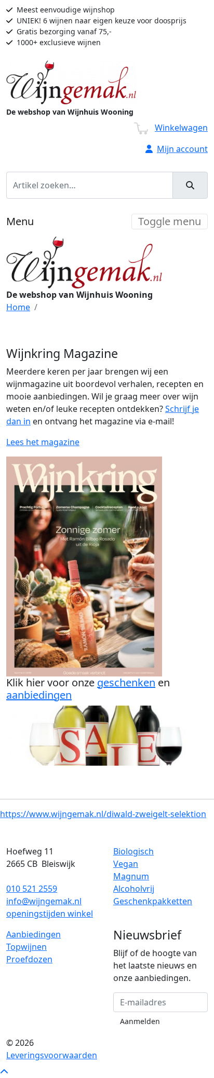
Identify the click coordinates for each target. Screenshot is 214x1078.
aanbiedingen (39, 695)
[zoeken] (190, 185)
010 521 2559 (31, 888)
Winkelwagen (181, 127)
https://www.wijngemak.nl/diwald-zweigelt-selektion (103, 814)
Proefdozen (29, 959)
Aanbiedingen (33, 934)
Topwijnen (26, 946)
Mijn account (182, 149)
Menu (20, 221)
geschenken (126, 682)
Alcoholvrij (133, 888)
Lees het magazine (42, 442)
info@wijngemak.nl (44, 901)
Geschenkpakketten (152, 901)
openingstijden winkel (49, 913)
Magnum (131, 876)
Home (18, 307)
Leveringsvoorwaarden (51, 1055)
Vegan (125, 863)
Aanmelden (140, 1021)
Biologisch (133, 851)
